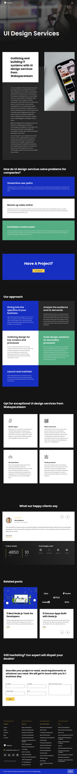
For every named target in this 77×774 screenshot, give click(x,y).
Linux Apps (43, 760)
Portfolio (6, 732)
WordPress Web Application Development (65, 760)
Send (10, 699)
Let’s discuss (38, 270)
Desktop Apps (43, 753)
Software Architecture (27, 732)
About (5, 730)
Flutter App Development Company (64, 738)
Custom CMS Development (29, 757)
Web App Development (46, 727)
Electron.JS (61, 732)
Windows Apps (44, 758)
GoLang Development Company (63, 751)
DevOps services (26, 764)
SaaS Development (26, 754)
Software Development (28, 730)
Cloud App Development (46, 732)
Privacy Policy (37, 771)
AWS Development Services (65, 748)
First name (8, 683)
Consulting (24, 749)
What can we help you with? (55, 683)
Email (28, 691)
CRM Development (27, 759)
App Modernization (45, 735)
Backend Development (28, 737)
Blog (5, 735)
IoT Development (26, 762)
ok (70, 771)
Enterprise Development (28, 746)
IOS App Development (46, 742)
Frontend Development (28, 735)
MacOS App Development (47, 755)
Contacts (6, 737)
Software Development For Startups (29, 740)
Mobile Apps (43, 740)
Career (5, 727)
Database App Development (47, 737)
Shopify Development (63, 757)
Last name (29, 683)
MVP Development (27, 744)
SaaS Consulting (26, 752)
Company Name (9, 691)
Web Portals (43, 730)
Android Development (45, 745)
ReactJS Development (63, 727)
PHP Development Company (65, 754)
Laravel (60, 745)
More (8, 627)
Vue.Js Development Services (65, 735)
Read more (9, 535)
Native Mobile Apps (45, 748)
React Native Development (65, 730)
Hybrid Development (45, 750)
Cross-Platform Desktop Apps (46, 763)
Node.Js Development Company (63, 742)
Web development (27, 727)
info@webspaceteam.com (12, 750)
